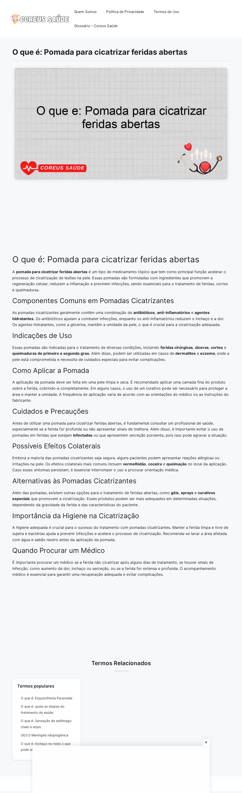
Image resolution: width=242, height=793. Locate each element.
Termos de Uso (166, 11)
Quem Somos (85, 11)
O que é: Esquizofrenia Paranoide (46, 698)
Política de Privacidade (125, 11)
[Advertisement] (121, 219)
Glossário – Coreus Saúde (96, 26)
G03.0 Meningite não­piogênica (44, 735)
